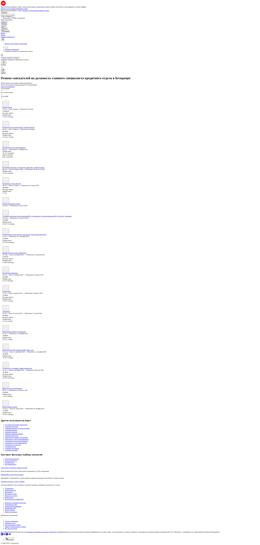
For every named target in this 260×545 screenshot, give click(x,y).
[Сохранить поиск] (3, 70)
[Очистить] (3, 62)
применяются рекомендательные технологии (41, 532)
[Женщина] (5, 103)
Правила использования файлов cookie (35, 10)
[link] (4, 28)
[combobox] (10, 58)
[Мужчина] (5, 123)
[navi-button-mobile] (3, 39)
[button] (3, 33)
